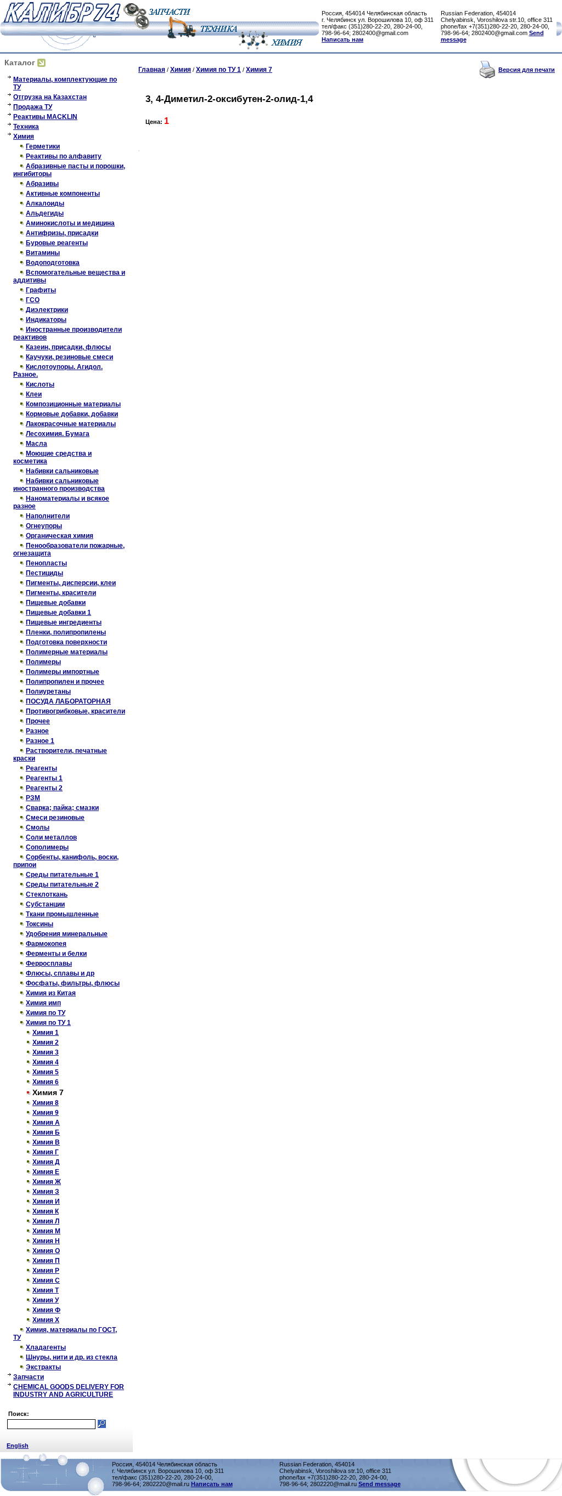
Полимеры (43, 662)
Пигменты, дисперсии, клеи (71, 583)
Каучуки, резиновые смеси (69, 357)
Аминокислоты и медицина (70, 223)
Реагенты (41, 768)
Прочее (38, 721)
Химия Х (45, 1320)
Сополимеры (47, 847)
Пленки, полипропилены (66, 632)
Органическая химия (59, 536)
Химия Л (45, 1221)
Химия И (46, 1201)
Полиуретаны (48, 691)
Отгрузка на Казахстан (50, 97)
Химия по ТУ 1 (48, 1023)
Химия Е (45, 1172)
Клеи (34, 394)
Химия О (46, 1251)
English (18, 1445)
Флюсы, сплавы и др (60, 973)
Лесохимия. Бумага (57, 434)
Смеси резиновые (55, 817)
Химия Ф (46, 1310)
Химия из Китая (51, 993)
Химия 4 (45, 1062)
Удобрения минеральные (67, 934)
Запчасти (28, 1377)
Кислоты (40, 384)
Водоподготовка (53, 263)
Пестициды (44, 573)
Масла (36, 443)
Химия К (45, 1211)
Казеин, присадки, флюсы (68, 347)
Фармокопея (46, 944)
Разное (37, 731)
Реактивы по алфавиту (64, 156)
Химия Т (45, 1290)
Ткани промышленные (62, 914)
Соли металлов (51, 837)
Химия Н (46, 1241)
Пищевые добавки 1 (58, 612)
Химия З (45, 1191)
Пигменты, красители (61, 593)
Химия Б (46, 1132)
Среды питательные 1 (62, 875)
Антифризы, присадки (62, 233)
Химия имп (43, 1003)
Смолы (37, 827)
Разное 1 (40, 741)
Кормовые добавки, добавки (72, 414)
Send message (379, 1484)
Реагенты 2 (44, 788)
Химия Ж (46, 1182)
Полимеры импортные (62, 672)
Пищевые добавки (56, 603)
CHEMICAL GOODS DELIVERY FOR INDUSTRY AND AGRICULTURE (68, 1390)
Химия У (45, 1300)
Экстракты (43, 1367)
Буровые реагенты (57, 243)
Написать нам (342, 39)
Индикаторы (46, 320)
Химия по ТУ (45, 1013)
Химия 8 (45, 1103)
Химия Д (46, 1162)
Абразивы (42, 184)
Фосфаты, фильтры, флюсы (73, 983)
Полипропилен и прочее (65, 681)
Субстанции (45, 904)
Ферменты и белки (56, 953)
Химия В (46, 1142)
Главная (151, 69)
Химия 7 (259, 69)
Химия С (46, 1280)
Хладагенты (46, 1347)
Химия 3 (45, 1052)
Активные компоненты (63, 193)
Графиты (41, 290)
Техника (26, 127)
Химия (23, 136)
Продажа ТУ (32, 107)
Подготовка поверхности (66, 642)
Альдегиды (45, 213)
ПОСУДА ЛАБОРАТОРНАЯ (68, 701)
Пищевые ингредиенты (64, 622)
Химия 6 (45, 1082)
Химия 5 (45, 1072)
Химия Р (45, 1270)
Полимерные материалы (67, 652)
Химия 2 (45, 1042)
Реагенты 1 (44, 778)
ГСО (33, 300)
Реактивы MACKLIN (45, 117)
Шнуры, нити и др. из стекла (71, 1357)
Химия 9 (45, 1113)
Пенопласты (46, 563)
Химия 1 (45, 1032)
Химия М (46, 1231)
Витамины (43, 253)
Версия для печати (526, 69)
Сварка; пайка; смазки (62, 808)
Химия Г (45, 1152)
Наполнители (48, 516)
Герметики (43, 146)
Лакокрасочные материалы (71, 424)
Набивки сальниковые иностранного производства (59, 484)
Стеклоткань (47, 894)
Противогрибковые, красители (75, 711)
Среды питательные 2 (62, 884)
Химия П (46, 1261)
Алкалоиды (45, 203)
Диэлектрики (47, 310)
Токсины (39, 924)
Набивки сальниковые (62, 471)
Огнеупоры (44, 526)
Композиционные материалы (73, 404)
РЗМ (33, 798)
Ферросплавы (49, 963)
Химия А (46, 1122)
